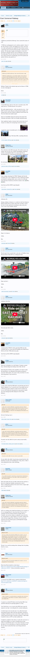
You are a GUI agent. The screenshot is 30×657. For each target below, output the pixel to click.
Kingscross (8, 145)
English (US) (3, 650)
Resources (13, 7)
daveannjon (4, 243)
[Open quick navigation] (28, 15)
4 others (14, 140)
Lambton (5, 140)
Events (19, 7)
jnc (7, 61)
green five (3, 166)
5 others (18, 443)
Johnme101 (9, 189)
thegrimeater (8, 527)
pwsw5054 (8, 171)
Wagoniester (8, 574)
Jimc (7, 553)
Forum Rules (27, 652)
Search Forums (4, 9)
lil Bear (6, 166)
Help (28, 650)
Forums (3, 7)
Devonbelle (8, 100)
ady (9, 291)
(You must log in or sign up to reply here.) (22, 633)
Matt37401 (8, 468)
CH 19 (3, 140)
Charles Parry (9, 419)
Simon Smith (9, 399)
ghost (2, 61)
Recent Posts (10, 9)
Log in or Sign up (25, 1)
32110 (7, 24)
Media (8, 7)
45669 (7, 194)
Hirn (4, 61)
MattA (5, 419)
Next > (19, 635)
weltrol (3, 291)
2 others (13, 291)
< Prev (2, 635)
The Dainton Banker (5, 443)
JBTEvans (9, 140)
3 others (15, 189)
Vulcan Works (4, 189)
